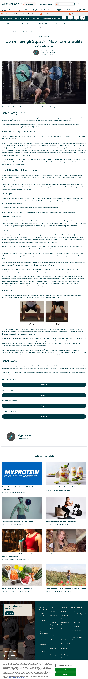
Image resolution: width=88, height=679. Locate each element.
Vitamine (28, 10)
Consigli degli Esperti (80, 10)
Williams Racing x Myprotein (77, 638)
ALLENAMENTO (44, 36)
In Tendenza (4, 10)
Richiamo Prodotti (42, 650)
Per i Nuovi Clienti (59, 10)
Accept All (65, 674)
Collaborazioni (65, 644)
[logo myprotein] (12, 4)
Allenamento (25, 23)
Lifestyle (78, 23)
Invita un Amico (79, 612)
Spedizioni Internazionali (44, 632)
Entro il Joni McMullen (62, 557)
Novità (9, 23)
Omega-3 (15, 352)
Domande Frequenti (43, 621)
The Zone (10, 31)
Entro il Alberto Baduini (19, 559)
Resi (41, 627)
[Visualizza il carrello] (83, 4)
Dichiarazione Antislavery (65, 623)
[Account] (78, 4)
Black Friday (75, 626)
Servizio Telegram (77, 622)
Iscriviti (10, 613)
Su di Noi (63, 611)
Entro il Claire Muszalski (20, 591)
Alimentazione (60, 23)
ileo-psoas (33, 237)
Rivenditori (64, 640)
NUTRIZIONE (29, 4)
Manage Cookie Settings (65, 665)
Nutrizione (53, 611)
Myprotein (24, 435)
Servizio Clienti (42, 614)
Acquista (44, 384)
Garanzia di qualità (64, 617)
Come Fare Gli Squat (28, 31)
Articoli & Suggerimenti (54, 623)
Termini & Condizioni (64, 634)
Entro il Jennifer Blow (62, 490)
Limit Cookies (65, 669)
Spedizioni (43, 644)
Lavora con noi (64, 649)
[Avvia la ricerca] (57, 4)
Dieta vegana (54, 655)
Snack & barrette (52, 634)
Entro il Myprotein (47, 52)
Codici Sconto (76, 618)
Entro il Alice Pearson (62, 591)
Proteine (12, 10)
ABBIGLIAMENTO (46, 4)
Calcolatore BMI (53, 649)
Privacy (63, 629)
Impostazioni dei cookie (11, 651)
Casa (5, 31)
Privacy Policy (11, 677)
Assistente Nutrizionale (67, 4)
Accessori (51, 10)
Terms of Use (20, 677)
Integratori (20, 10)
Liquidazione (70, 10)
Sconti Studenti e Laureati (77, 632)
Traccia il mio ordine (44, 639)
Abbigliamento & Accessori (54, 617)
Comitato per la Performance (65, 657)
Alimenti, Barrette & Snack (39, 10)
